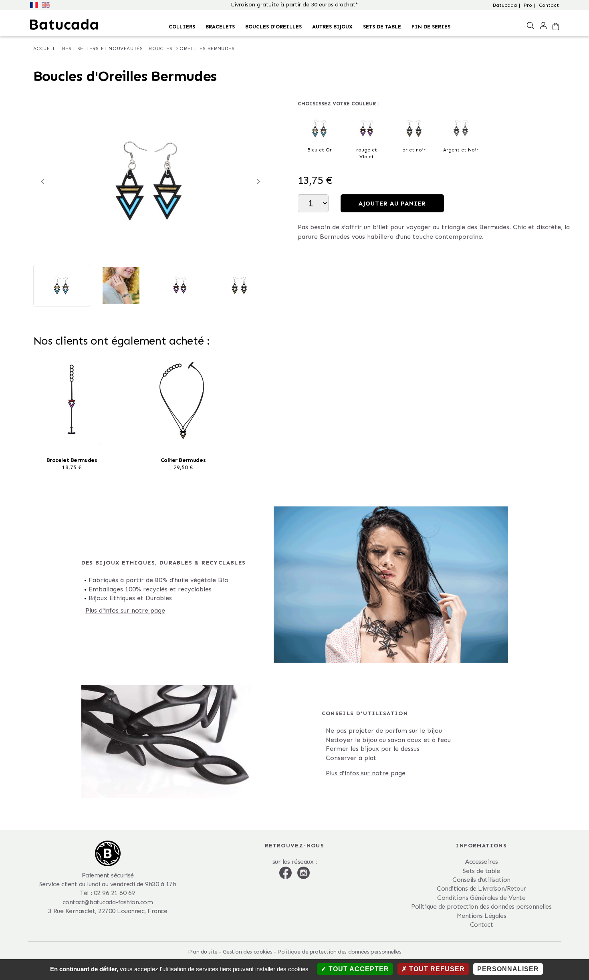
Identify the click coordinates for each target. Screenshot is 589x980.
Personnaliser (508, 969)
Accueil (44, 48)
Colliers (182, 27)
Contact (549, 5)
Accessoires (481, 861)
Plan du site (203, 951)
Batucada (505, 5)
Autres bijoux (332, 27)
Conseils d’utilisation (481, 879)
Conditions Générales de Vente (481, 897)
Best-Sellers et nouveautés (102, 48)
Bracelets (220, 27)
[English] (46, 4)
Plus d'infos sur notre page (125, 610)
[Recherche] (530, 25)
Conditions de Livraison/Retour (481, 888)
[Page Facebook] (286, 872)
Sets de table (382, 27)
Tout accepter (358, 969)
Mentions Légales (481, 916)
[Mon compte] (543, 25)
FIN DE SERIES (430, 27)
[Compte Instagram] (303, 872)
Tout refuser (436, 969)
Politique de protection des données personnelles (481, 906)
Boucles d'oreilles (273, 27)
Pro (528, 5)
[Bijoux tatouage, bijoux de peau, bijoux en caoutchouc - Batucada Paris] (64, 24)
